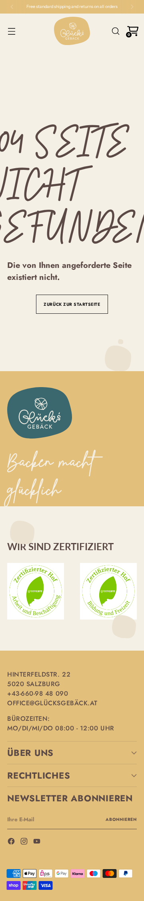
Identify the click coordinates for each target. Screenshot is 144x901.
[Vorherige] (12, 7)
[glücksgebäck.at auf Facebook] (12, 842)
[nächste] (132, 7)
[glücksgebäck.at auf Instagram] (25, 842)
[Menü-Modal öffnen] (11, 31)
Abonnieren (121, 819)
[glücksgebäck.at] (72, 31)
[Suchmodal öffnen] (115, 31)
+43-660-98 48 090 (37, 693)
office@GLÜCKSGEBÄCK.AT (52, 703)
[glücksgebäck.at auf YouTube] (37, 842)
